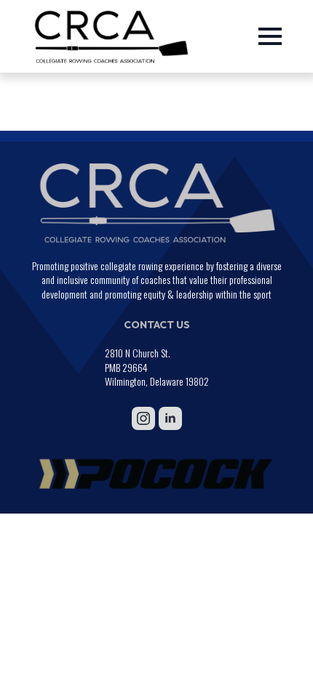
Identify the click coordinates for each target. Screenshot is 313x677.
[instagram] (143, 418)
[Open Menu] (270, 36)
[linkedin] (170, 418)
